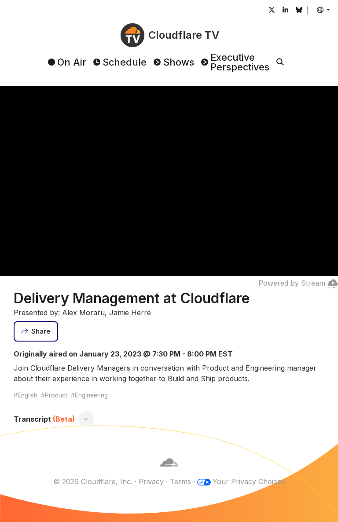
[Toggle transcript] (86, 419)
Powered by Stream (291, 283)
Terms (180, 481)
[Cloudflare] (169, 471)
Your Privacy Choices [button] (249, 481)
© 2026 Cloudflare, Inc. (92, 481)
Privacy (151, 481)
